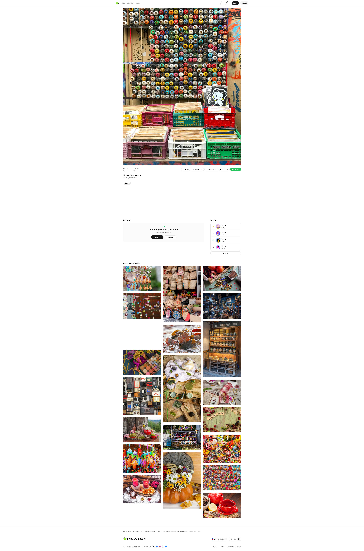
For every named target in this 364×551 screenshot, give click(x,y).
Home (123, 3)
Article (239, 546)
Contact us (230, 546)
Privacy (214, 546)
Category (130, 3)
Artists (138, 3)
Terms (222, 546)
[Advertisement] (180, 200)
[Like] (126, 11)
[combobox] (224, 169)
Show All (225, 253)
